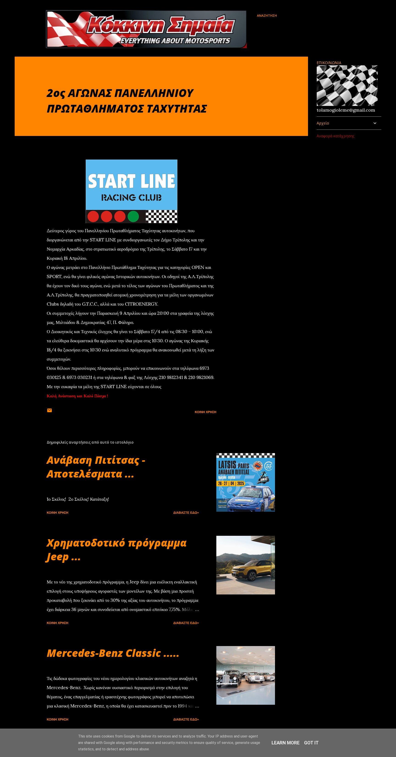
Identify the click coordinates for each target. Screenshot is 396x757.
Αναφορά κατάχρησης (336, 135)
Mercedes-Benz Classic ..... (113, 653)
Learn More (286, 743)
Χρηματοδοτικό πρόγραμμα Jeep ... (117, 549)
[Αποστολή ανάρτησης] (49, 412)
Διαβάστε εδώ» (186, 512)
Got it (311, 743)
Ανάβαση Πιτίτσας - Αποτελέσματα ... (96, 467)
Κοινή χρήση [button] (205, 412)
